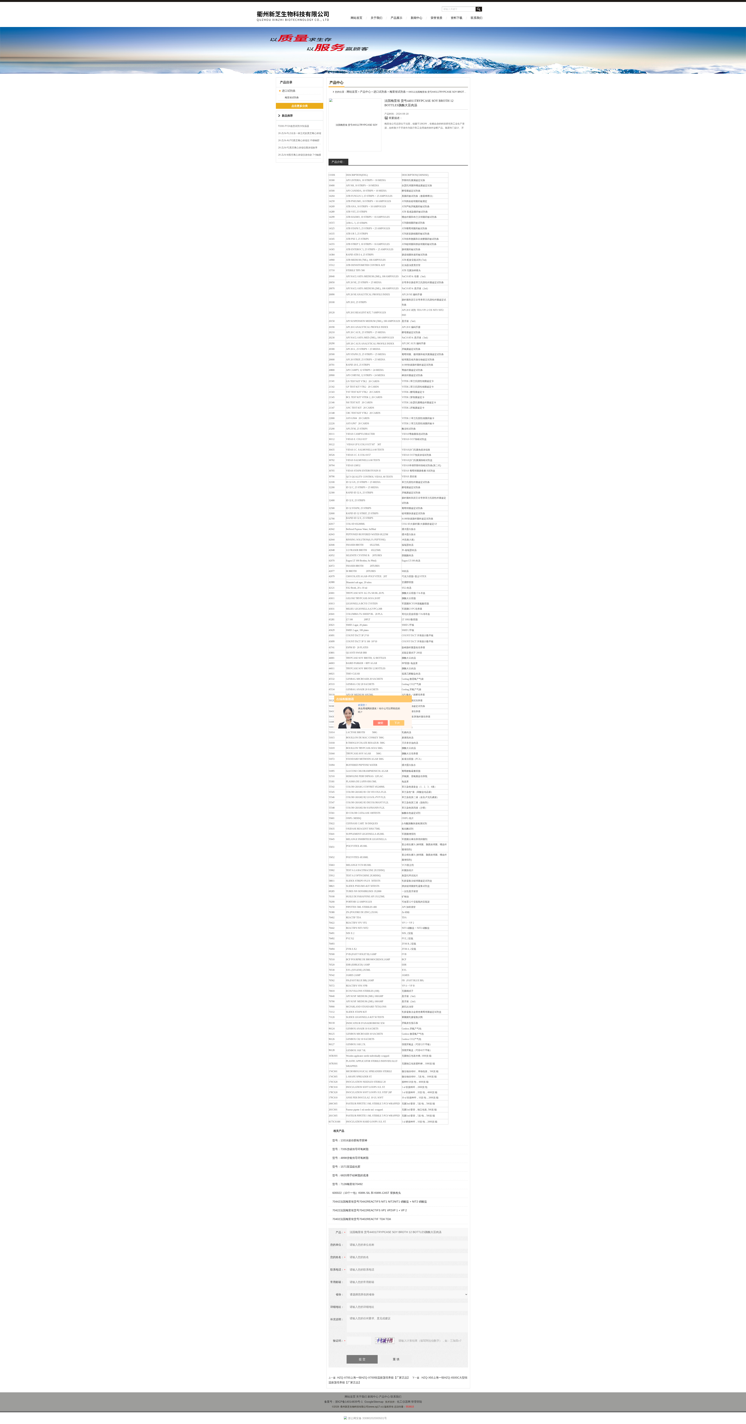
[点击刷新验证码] (385, 1340)
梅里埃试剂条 (292, 97)
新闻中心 (416, 17)
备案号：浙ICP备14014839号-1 (343, 1401)
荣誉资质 (436, 17)
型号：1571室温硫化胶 (346, 1166)
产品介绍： (338, 161)
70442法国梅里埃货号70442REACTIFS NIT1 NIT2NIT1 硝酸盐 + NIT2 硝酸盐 (379, 1201)
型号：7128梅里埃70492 (347, 1184)
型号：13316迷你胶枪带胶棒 (349, 1140)
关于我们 (376, 17)
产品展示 (396, 17)
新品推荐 (287, 115)
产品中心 (365, 91)
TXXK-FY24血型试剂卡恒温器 (293, 126)
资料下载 (456, 17)
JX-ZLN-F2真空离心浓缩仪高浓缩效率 (297, 147)
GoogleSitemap (373, 1401)
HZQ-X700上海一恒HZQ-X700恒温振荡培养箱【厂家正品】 (373, 1377)
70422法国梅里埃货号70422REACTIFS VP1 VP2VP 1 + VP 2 (369, 1210)
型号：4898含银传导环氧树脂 (350, 1157)
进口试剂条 (288, 90)
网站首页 (356, 17)
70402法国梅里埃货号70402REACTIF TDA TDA (361, 1219)
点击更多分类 (299, 105)
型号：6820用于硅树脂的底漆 (350, 1175)
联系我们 (476, 17)
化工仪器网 (403, 1401)
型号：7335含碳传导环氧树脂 (350, 1149)
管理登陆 (416, 1401)
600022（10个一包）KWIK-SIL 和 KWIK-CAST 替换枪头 (366, 1192)
